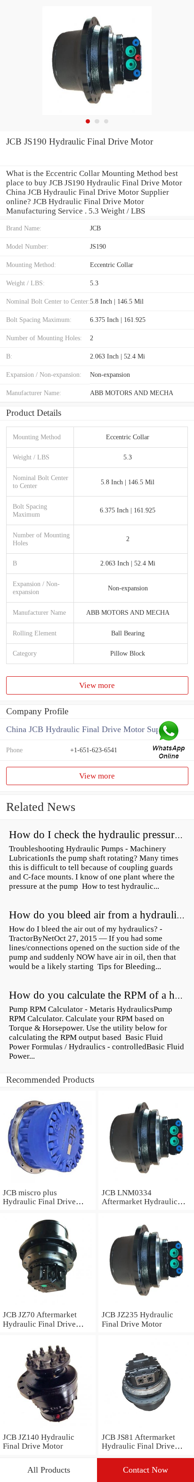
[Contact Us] (169, 741)
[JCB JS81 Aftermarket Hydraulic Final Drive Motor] (146, 1427)
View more (97, 685)
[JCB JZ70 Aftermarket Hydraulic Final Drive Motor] (48, 1305)
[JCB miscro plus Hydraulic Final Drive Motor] (48, 1183)
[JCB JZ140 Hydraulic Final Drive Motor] (48, 1427)
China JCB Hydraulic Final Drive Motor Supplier (91, 729)
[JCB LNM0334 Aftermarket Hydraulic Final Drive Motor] (146, 1183)
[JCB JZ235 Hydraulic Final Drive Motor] (146, 1305)
